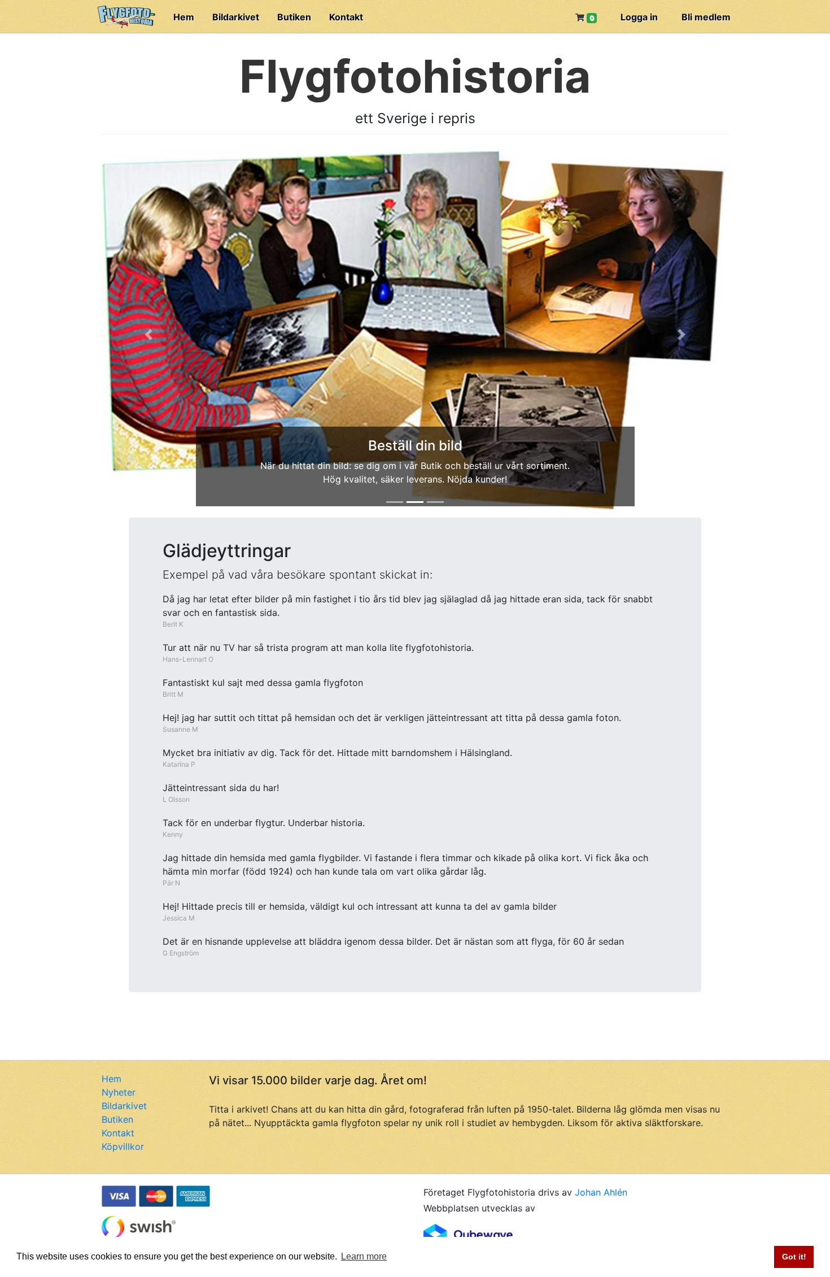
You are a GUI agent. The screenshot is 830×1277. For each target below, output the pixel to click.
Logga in (639, 17)
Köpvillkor (123, 1146)
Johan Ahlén (601, 1192)
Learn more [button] (364, 1256)
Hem (183, 17)
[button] (149, 334)
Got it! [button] (794, 1256)
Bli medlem (706, 17)
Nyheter (119, 1092)
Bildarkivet (235, 17)
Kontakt (346, 17)
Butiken (294, 17)
